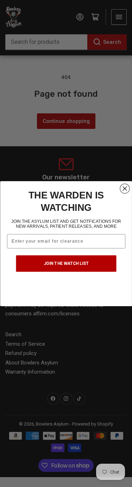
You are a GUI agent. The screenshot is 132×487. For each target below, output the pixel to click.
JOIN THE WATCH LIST (66, 263)
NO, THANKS (66, 288)
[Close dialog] (125, 188)
